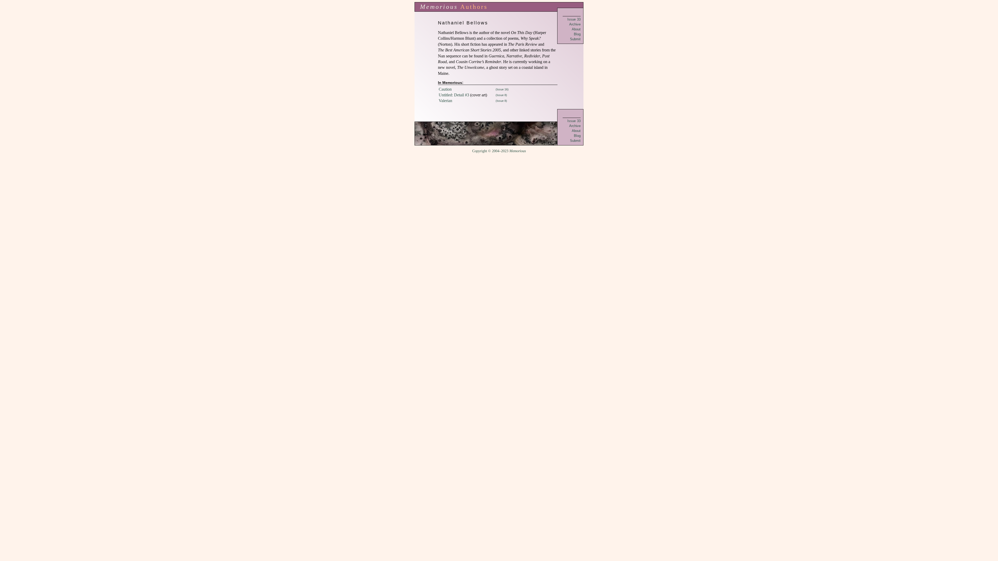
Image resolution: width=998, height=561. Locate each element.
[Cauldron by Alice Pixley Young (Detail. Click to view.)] (499, 133)
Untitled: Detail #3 (454, 95)
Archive (575, 24)
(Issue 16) (502, 89)
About (576, 29)
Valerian (445, 100)
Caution (445, 89)
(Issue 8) (501, 95)
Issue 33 (574, 19)
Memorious (439, 6)
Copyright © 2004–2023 (499, 151)
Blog (577, 34)
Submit (575, 39)
